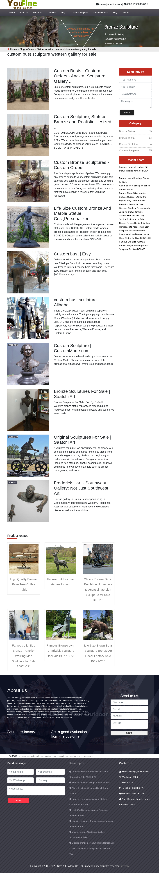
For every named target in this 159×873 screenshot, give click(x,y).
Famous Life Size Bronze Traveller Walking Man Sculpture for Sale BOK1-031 (24, 656)
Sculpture (37, 12)
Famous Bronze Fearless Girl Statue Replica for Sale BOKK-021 (134, 171)
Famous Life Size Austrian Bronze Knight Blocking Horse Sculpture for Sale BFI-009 (133, 245)
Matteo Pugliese (80, 12)
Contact (125, 12)
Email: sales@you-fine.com (135, 771)
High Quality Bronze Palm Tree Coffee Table (23, 584)
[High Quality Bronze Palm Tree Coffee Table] (24, 558)
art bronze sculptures (28, 756)
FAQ (115, 12)
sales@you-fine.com (110, 4)
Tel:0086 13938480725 (132, 788)
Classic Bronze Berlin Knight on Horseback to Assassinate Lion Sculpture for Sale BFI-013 (98, 590)
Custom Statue (35, 49)
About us (23, 12)
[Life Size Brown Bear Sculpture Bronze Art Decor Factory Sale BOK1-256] (98, 624)
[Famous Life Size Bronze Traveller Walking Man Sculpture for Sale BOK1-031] (24, 624)
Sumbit (127, 112)
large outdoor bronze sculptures (54, 756)
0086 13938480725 (137, 4)
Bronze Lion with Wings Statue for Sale (91, 782)
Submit (129, 733)
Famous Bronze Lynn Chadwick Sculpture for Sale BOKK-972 (61, 651)
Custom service (100, 12)
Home (12, 12)
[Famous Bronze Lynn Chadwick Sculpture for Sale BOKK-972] (61, 624)
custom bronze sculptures (81, 756)
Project (52, 12)
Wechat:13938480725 (133, 793)
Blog (63, 12)
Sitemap (124, 866)
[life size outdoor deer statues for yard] (61, 558)
